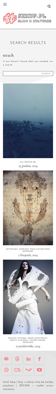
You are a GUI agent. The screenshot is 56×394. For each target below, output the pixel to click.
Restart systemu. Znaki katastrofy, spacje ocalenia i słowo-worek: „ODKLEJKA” (28, 340)
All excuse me (28, 162)
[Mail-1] (6, 359)
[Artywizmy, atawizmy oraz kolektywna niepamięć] (28, 207)
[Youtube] (39, 370)
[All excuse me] (28, 121)
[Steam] (28, 370)
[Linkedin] (28, 359)
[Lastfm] (17, 370)
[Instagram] (6, 370)
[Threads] (17, 359)
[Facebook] (39, 359)
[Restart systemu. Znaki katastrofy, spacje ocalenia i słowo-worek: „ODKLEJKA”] (28, 297)
